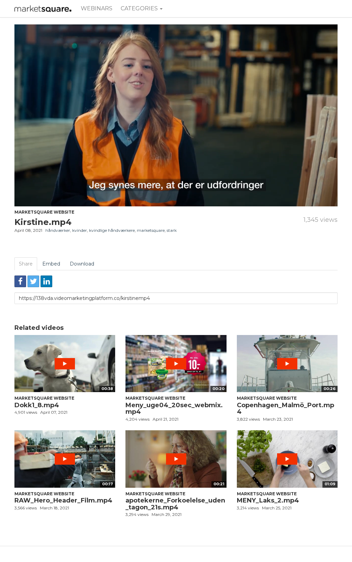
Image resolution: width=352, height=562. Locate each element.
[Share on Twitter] (33, 281)
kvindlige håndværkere (112, 230)
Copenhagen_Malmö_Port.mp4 (285, 408)
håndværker (57, 230)
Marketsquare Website (44, 212)
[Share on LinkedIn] (46, 281)
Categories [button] (140, 8)
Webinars (96, 8)
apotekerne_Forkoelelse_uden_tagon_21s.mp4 (175, 504)
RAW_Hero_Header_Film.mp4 (63, 500)
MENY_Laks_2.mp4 (268, 500)
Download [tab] (82, 264)
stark (172, 230)
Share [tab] (26, 264)
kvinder (79, 230)
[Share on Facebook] (20, 281)
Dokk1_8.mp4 (36, 405)
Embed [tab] (51, 264)
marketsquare (151, 230)
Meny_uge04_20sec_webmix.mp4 (174, 408)
